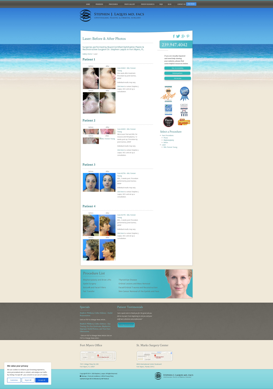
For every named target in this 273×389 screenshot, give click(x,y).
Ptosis (166, 138)
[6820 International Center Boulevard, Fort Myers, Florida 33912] (154, 361)
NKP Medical (105, 379)
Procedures (113, 4)
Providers (99, 4)
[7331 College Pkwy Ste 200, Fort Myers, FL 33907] (98, 361)
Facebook (174, 36)
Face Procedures (168, 135)
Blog (170, 4)
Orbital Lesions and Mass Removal (134, 283)
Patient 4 (89, 206)
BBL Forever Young (170, 147)
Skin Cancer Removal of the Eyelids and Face (139, 291)
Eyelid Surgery (89, 283)
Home (86, 4)
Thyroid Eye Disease (128, 279)
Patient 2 (89, 120)
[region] (27, 373)
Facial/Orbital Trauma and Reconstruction (138, 287)
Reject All (28, 380)
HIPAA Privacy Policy (107, 376)
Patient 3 (89, 164)
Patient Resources (147, 4)
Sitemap (84, 376)
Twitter (178, 36)
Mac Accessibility (177, 68)
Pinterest (188, 36)
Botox (166, 142)
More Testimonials (126, 325)
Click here (120, 86)
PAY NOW (191, 4)
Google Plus (183, 36)
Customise (14, 380)
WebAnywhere (177, 73)
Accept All (41, 380)
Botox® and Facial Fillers (94, 287)
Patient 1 (89, 59)
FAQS (161, 4)
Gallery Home (87, 54)
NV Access (177, 78)
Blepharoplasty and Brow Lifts (97, 279)
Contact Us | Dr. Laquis (183, 4)
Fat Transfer (89, 291)
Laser (164, 145)
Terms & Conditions (94, 376)
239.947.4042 (174, 45)
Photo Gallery (129, 4)
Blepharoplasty (169, 140)
